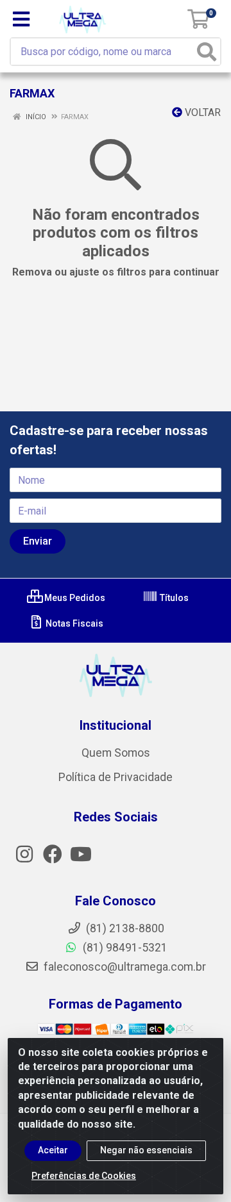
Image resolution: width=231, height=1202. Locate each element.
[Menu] (21, 19)
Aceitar (53, 1150)
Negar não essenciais (146, 1150)
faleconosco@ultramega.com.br (123, 966)
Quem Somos (115, 752)
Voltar (201, 112)
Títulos (173, 598)
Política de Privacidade (115, 777)
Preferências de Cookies (83, 1176)
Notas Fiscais (73, 623)
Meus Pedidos (73, 598)
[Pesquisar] (206, 51)
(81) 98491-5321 (123, 947)
